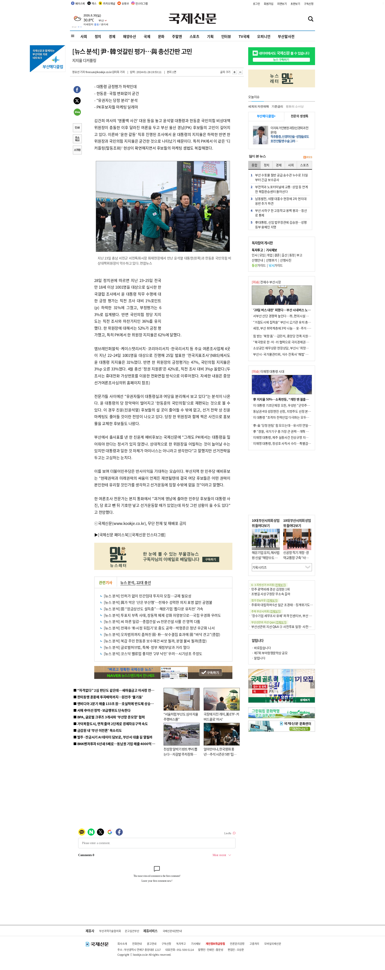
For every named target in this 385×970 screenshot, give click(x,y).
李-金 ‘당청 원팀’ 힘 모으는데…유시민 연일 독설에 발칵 (288, 425)
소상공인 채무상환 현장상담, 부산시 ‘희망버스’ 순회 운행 (289, 348)
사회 (83, 36)
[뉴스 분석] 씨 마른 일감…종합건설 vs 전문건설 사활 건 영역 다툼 (152, 621)
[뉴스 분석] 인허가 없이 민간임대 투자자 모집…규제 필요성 (147, 595)
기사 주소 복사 (77, 139)
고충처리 (254, 943)
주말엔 (177, 36)
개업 (269, 255)
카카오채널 (109, 3)
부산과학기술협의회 (110, 931)
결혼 (277, 255)
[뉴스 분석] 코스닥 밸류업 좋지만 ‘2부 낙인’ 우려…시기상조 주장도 (153, 653)
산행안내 (257, 260)
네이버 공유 (77, 112)
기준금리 (277, 106)
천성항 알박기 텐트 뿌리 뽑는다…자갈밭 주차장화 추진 (180, 754)
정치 (98, 36)
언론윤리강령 (237, 943)
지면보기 (282, 4)
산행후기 (271, 260)
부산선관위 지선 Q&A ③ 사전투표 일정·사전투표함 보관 (287, 626)
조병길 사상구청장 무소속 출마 (270, 594)
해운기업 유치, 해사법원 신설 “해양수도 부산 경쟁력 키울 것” (265, 557)
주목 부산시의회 (266, 611)
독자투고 (181, 943)
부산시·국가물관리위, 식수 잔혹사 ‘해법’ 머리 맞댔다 (286, 354)
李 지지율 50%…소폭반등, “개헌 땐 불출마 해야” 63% (288, 399)
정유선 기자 (78, 72)
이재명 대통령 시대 (268, 371)
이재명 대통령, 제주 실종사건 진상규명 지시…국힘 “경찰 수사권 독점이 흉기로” (303, 437)
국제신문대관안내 (172, 931)
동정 (292, 255)
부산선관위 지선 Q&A (269, 622)
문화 (161, 36)
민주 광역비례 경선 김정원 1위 (270, 589)
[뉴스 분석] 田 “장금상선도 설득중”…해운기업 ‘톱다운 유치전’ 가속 (153, 608)
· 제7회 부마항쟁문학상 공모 (269, 653)
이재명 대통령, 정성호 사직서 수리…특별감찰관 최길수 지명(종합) (295, 443)
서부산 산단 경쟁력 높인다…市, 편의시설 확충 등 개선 (287, 316)
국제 (147, 36)
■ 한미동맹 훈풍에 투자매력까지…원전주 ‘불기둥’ (108, 697)
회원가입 (268, 4)
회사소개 (122, 943)
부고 (299, 255)
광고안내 (151, 943)
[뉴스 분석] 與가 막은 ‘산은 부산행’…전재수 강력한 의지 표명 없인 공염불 (158, 602)
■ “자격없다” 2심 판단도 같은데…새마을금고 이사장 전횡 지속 (117, 690)
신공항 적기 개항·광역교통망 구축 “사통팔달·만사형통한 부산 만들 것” (297, 560)
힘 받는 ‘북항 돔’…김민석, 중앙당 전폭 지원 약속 (283, 336)
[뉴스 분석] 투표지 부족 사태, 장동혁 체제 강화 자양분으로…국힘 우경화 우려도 (162, 615)
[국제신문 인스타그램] (148, 534)
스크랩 (77, 150)
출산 (284, 255)
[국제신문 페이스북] (114, 534)
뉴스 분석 (127, 582)
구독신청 (308, 4)
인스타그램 (141, 3)
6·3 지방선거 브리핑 (268, 585)
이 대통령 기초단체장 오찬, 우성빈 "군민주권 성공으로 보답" (291, 405)
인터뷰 (226, 36)
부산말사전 (286, 36)
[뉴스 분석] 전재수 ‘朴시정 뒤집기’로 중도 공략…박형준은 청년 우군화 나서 (159, 628)
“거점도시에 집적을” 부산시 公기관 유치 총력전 (283, 322)
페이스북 (80, 3)
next (312, 684)
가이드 (259, 265)
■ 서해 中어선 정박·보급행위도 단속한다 (102, 710)
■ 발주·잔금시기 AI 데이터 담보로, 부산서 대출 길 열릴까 (112, 737)
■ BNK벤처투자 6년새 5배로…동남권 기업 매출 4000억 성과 (115, 743)
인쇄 (77, 128)
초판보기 (295, 4)
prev (250, 684)
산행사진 (285, 260)
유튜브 (125, 3)
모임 (262, 255)
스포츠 (194, 36)
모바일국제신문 (272, 943)
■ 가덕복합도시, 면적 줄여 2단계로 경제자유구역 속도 (110, 723)
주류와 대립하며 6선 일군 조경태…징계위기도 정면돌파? (287, 604)
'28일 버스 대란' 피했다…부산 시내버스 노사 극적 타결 (288, 310)
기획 (210, 36)
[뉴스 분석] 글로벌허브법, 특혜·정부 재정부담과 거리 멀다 (147, 647)
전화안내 (137, 943)
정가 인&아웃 (264, 600)
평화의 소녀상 (295, 106)
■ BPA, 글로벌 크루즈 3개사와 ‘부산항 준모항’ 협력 (109, 717)
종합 (254, 165)
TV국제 (244, 36)
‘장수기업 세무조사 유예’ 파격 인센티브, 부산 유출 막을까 (287, 615)
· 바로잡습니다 (261, 647)
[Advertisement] (197, 298)
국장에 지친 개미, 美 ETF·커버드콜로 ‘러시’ (221, 716)
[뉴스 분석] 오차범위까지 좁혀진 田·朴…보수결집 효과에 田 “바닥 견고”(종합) (162, 634)
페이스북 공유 (77, 90)
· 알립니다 (258, 658)
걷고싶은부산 (132, 931)
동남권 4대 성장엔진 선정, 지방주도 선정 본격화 (283, 411)
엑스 (94, 3)
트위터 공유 (77, 101)
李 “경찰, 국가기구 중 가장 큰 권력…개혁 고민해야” (286, 431)
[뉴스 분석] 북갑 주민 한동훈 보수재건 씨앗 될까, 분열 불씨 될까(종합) (155, 640)
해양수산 (129, 36)
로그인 (256, 4)
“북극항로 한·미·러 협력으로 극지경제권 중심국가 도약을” (290, 342)
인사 (254, 255)
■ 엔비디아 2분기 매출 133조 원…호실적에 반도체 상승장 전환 (116, 703)
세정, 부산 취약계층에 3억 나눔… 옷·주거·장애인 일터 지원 (291, 328)
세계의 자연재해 (258, 106)
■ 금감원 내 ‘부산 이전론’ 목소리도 (97, 730)
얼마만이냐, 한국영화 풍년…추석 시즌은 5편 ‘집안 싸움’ (220, 754)
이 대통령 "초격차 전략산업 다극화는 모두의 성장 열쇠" (288, 417)
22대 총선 (143, 582)
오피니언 (263, 36)
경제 (112, 36)
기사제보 (196, 943)
